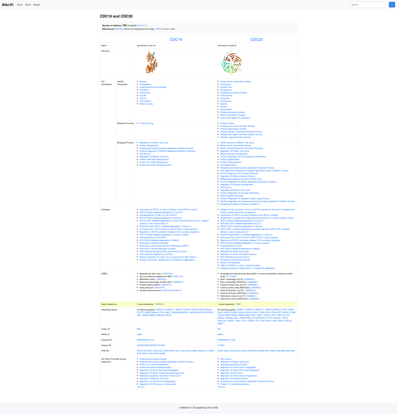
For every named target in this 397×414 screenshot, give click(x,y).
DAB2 (147, 312)
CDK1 (267, 312)
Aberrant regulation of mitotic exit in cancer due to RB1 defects (168, 256)
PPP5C (210, 312)
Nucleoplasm (145, 84)
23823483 (161, 279)
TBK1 (238, 320)
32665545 (249, 279)
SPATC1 (231, 320)
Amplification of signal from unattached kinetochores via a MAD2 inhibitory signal (256, 217)
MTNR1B (202, 312)
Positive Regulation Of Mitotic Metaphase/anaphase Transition (168, 150)
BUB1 (220, 312)
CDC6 (262, 312)
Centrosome (145, 92)
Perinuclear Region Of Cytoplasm (235, 117)
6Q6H (200, 350)
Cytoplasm (144, 89)
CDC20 (256, 39)
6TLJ (206, 350)
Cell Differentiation (228, 164)
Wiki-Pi (7, 4)
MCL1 (237, 317)
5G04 (155, 350)
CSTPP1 (141, 312)
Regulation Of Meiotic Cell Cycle (154, 156)
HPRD (158, 28)
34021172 (177, 276)
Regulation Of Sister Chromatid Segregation (159, 370)
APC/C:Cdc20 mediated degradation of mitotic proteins (164, 234)
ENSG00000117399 (226, 339)
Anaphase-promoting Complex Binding (237, 125)
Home (20, 4)
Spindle (143, 95)
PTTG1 (270, 317)
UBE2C (280, 320)
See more (141, 387)
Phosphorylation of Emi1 (231, 245)
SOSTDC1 (222, 320)
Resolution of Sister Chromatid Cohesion (238, 254)
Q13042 (161, 345)
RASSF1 (277, 317)
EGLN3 (221, 315)
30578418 (176, 290)
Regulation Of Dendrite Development (236, 184)
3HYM (139, 350)
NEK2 (249, 317)
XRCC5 (167, 315)
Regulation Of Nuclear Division (234, 378)
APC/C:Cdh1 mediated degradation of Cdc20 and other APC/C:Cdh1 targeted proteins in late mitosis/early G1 (174, 222)
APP (285, 309)
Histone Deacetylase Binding (233, 128)
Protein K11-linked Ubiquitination (154, 162)
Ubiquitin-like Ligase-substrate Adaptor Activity (241, 134)
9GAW (162, 353)
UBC (275, 320)
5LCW (188, 350)
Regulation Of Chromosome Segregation (158, 381)
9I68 (283, 350)
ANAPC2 (269, 309)
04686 (220, 334)
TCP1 (243, 320)
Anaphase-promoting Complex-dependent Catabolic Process (167, 148)
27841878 (159, 287)
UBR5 (220, 323)
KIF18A (286, 315)
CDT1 (279, 312)
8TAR (150, 353)
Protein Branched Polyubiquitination (156, 164)
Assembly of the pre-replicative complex (158, 248)
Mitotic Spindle (146, 103)
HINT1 (168, 312)
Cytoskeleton (145, 100)
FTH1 (161, 312)
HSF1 (273, 315)
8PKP (145, 353)
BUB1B (187, 309)
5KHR (166, 350)
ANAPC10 (160, 309)
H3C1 (253, 315)
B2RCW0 (153, 345)
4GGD (233, 350)
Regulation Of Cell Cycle (231, 372)
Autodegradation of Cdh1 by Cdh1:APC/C (158, 215)
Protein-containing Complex (232, 112)
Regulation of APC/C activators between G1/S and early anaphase (169, 231)
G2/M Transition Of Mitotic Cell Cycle (237, 142)
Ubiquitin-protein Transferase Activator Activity (241, 131)
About (28, 4)
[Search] (392, 4)
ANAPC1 (241, 309)
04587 (139, 334)
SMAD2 (145, 315)
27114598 (231, 276)
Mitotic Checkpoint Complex (233, 114)
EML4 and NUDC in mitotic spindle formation (240, 265)
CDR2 (273, 312)
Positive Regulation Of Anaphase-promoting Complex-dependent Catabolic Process (257, 201)
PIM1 (263, 317)
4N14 (238, 350)
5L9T (178, 350)
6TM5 (211, 350)
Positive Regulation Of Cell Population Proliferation (243, 156)
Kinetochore (225, 84)
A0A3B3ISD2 (143, 345)
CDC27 (209, 309)
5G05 (160, 350)
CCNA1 (234, 312)
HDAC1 (260, 315)
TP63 (262, 320)
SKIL (139, 315)
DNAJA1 (155, 312)
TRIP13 (268, 320)
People (36, 4)
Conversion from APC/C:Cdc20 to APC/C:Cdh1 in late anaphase (168, 228)
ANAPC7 (180, 309)
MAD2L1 (186, 312)
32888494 (177, 281)
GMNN (241, 315)
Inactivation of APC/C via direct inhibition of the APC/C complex (168, 209)
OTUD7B (257, 317)
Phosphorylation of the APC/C (153, 237)
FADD (227, 315)
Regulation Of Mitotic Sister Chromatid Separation (162, 372)
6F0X (267, 350)
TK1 (257, 320)
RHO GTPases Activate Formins (235, 256)
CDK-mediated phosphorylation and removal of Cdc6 (163, 251)
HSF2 (279, 315)
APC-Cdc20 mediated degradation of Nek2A (159, 240)
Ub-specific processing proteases (235, 259)
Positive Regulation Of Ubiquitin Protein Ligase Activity (245, 198)
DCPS (285, 312)
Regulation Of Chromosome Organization (158, 383)
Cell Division (145, 153)
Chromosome (226, 95)
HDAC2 (267, 315)
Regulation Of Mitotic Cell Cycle (154, 142)
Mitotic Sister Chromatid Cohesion (235, 145)
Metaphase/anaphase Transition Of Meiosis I (240, 203)
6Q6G (194, 350)
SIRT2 (285, 317)
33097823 (167, 273)
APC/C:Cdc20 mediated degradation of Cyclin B (161, 212)
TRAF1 (238, 304)
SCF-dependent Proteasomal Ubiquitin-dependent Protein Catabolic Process (254, 170)
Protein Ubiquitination (149, 145)
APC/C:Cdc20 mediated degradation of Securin (161, 217)
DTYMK (292, 312)
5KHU (172, 350)
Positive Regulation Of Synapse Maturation (239, 192)
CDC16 (176, 39)
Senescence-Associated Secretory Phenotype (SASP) (164, 245)
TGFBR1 (251, 320)
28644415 (166, 284)
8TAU (156, 353)
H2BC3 (247, 315)
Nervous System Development (234, 153)
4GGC (226, 350)
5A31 (150, 350)
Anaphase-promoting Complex (153, 87)
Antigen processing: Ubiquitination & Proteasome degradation (167, 259)
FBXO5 (234, 315)
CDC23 (202, 309)
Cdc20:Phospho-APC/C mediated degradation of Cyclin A (165, 226)
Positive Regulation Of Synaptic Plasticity (239, 173)
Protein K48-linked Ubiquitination (154, 159)
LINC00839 (176, 312)
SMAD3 (152, 315)
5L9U (183, 350)
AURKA (290, 309)
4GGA (220, 350)
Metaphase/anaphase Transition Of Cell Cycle (240, 178)
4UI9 (145, 350)
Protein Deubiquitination (231, 162)
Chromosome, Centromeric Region (235, 81)
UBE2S (160, 315)
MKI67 (243, 317)
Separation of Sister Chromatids (154, 242)
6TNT (139, 353)
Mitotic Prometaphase (230, 262)
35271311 (141, 25)
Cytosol (143, 98)
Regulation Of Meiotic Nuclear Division (237, 176)
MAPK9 (193, 312)
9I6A (293, 350)
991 (219, 328)
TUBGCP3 (159, 304)
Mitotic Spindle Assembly (231, 195)
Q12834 (221, 345)
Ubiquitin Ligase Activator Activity (235, 137)
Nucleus (143, 81)
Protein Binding (146, 123)
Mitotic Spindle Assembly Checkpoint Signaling (241, 148)
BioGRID (119, 28)
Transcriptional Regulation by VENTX (156, 254)
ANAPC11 (170, 309)
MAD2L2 (230, 317)
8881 (139, 328)
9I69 (288, 350)
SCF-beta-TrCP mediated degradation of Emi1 (240, 223)
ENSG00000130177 (145, 339)
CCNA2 (241, 312)
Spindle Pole (226, 87)
